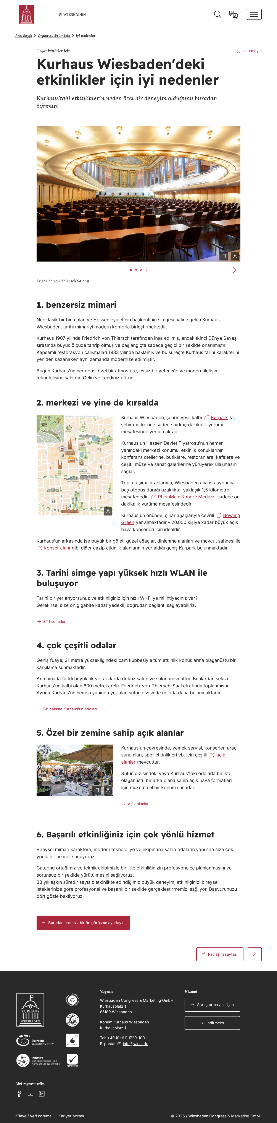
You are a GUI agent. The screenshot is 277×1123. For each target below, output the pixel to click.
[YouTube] (30, 1094)
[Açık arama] (218, 14)
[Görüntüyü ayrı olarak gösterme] (223, 255)
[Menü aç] (254, 14)
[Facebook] (19, 1094)
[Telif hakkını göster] (234, 255)
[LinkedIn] (42, 1094)
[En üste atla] (255, 954)
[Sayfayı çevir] (233, 14)
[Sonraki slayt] (234, 270)
